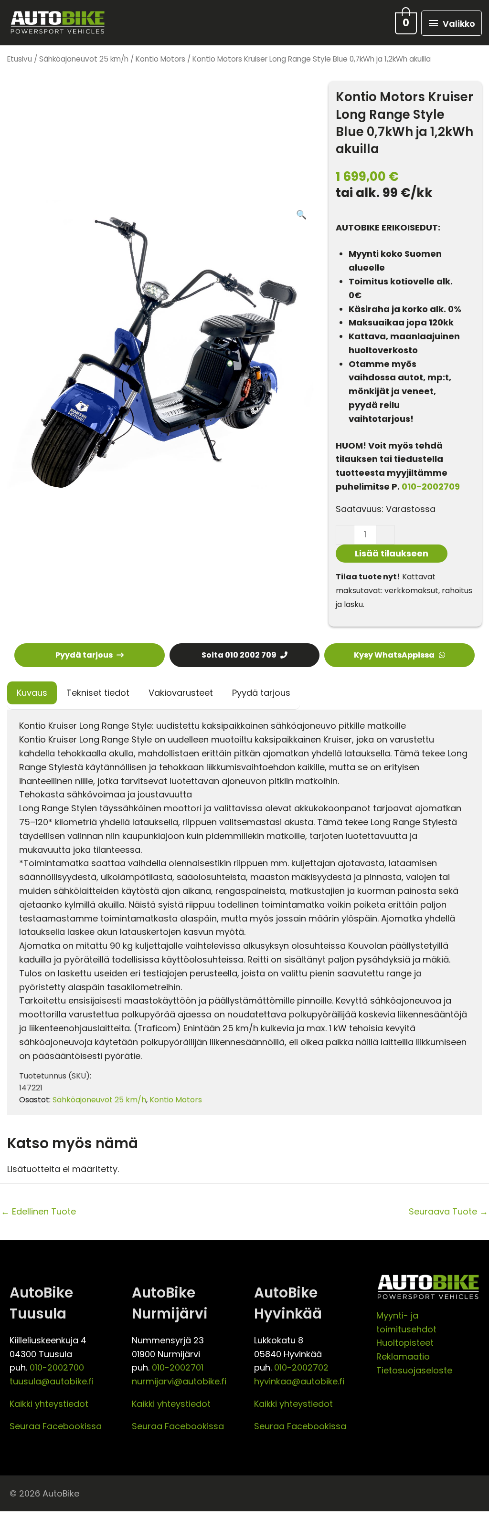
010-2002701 (177, 1367)
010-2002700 (57, 1367)
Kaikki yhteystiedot (49, 1404)
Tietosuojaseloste (414, 1370)
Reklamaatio (403, 1356)
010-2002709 (431, 486)
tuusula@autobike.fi (52, 1381)
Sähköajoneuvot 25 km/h (83, 59)
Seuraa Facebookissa (56, 1426)
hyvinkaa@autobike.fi (299, 1381)
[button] (301, 215)
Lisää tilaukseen (391, 553)
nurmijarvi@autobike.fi (179, 1381)
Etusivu (19, 59)
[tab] (32, 693)
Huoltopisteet (405, 1343)
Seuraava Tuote (448, 1211)
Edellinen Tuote (38, 1211)
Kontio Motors (160, 59)
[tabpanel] (244, 912)
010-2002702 (301, 1367)
